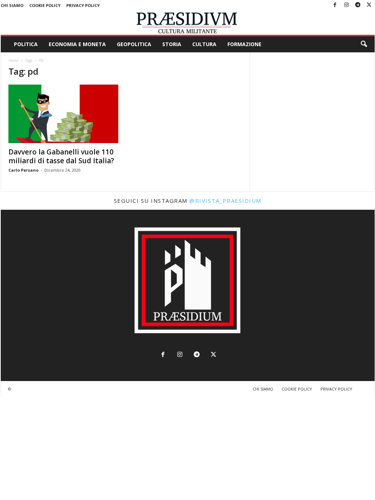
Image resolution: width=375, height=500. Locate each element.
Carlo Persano (23, 170)
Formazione (244, 44)
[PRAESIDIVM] (188, 23)
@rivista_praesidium (225, 200)
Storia (171, 44)
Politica (26, 44)
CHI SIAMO (12, 5)
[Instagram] (346, 5)
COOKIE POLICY (44, 5)
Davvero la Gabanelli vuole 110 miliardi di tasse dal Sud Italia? (61, 156)
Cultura (204, 44)
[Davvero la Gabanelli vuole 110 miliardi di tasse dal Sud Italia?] (63, 114)
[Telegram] (357, 5)
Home (13, 60)
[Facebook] (335, 5)
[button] (364, 44)
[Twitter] (369, 5)
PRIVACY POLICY (83, 5)
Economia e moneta (77, 44)
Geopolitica (134, 44)
